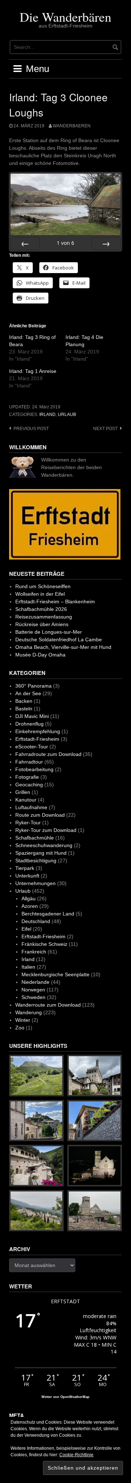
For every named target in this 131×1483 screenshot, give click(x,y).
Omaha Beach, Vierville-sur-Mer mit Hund (63, 647)
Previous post (31, 428)
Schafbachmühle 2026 (41, 609)
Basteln (23, 708)
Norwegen (33, 990)
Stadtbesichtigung (35, 860)
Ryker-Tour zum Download (45, 830)
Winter (22, 1020)
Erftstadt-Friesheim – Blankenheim (55, 601)
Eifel (26, 929)
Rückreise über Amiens (41, 624)
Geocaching (29, 784)
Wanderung (28, 1012)
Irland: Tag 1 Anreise (32, 371)
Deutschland (35, 921)
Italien (28, 967)
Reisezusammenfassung (43, 617)
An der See (28, 693)
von (65, 242)
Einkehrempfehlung (37, 731)
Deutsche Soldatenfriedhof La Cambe (58, 639)
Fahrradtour (29, 762)
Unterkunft (27, 876)
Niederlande (35, 982)
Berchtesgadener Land (47, 914)
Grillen (22, 792)
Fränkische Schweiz (44, 944)
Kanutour (25, 800)
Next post (105, 428)
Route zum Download (40, 815)
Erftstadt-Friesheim (37, 739)
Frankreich (33, 952)
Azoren (29, 906)
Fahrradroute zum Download (48, 754)
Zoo (19, 1028)
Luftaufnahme (31, 807)
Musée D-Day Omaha (40, 655)
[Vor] (105, 243)
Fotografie (27, 777)
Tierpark (24, 868)
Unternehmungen (35, 883)
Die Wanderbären (65, 16)
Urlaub (67, 414)
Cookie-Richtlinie (76, 1454)
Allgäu (28, 898)
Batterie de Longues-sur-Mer (48, 632)
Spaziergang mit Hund (41, 853)
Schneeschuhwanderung (43, 845)
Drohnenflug (29, 724)
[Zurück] (25, 243)
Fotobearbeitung (34, 769)
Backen (23, 701)
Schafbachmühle (34, 838)
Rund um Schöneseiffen (43, 586)
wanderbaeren (72, 125)
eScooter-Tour (31, 746)
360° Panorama (33, 686)
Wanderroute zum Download (48, 1005)
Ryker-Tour (28, 822)
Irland (47, 414)
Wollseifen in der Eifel (40, 594)
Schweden (33, 997)
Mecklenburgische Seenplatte (55, 974)
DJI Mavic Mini (32, 716)
